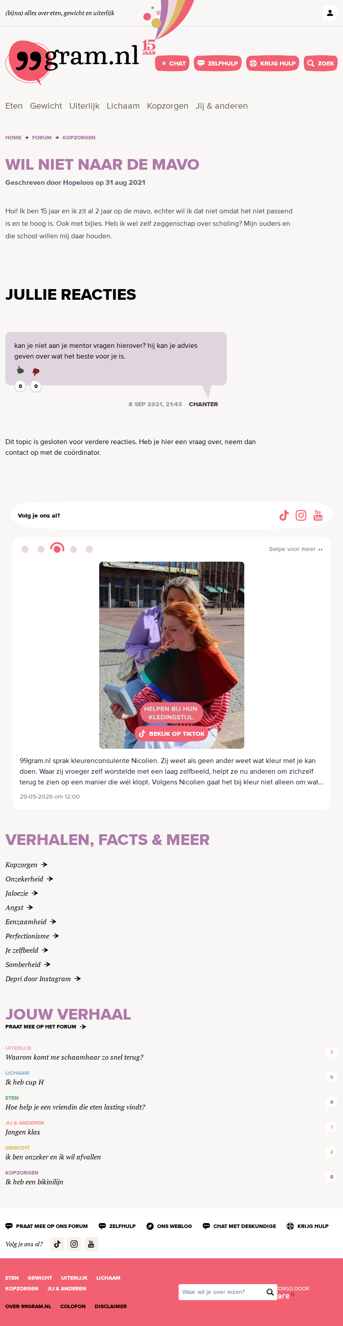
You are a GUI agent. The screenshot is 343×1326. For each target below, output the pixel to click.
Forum (42, 138)
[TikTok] (284, 515)
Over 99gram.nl (28, 1306)
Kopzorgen (167, 106)
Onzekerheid (24, 879)
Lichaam (123, 106)
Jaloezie (16, 893)
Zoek (326, 63)
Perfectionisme (27, 936)
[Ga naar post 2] (41, 549)
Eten (14, 106)
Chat (177, 63)
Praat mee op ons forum (52, 1226)
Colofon (73, 1306)
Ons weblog (174, 1226)
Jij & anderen (222, 106)
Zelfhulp (223, 63)
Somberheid (23, 964)
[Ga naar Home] (72, 63)
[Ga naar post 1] (25, 549)
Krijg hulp (278, 63)
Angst (14, 907)
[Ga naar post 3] (57, 549)
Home (13, 138)
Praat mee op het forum (40, 1027)
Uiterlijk (84, 106)
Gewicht (46, 106)
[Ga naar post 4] (73, 549)
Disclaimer (111, 1306)
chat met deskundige (244, 1226)
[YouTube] (318, 515)
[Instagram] (301, 515)
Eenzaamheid (25, 921)
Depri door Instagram (38, 978)
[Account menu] (330, 12)
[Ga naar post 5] (89, 549)
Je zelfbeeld (21, 950)
